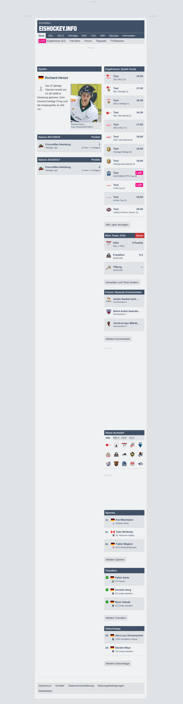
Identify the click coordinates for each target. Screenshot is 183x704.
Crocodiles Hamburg (58, 144)
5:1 (141, 254)
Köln (116, 242)
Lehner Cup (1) (119, 200)
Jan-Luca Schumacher (129, 635)
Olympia (113, 35)
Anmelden (45, 22)
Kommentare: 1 (120, 314)
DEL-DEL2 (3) (119, 79)
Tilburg (117, 267)
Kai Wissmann (124, 519)
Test (116, 76)
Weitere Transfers (116, 617)
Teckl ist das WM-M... (126, 323)
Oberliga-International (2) (124, 164)
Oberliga (73, 35)
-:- (142, 267)
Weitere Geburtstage (118, 663)
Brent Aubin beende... (126, 311)
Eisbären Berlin (122, 523)
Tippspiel (101, 40)
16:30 (139, 112)
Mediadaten (45, 691)
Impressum (45, 685)
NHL (84, 35)
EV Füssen (120, 581)
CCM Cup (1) (119, 188)
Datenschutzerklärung (81, 685)
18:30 (139, 100)
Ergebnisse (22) (53, 40)
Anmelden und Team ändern (122, 282)
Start (41, 35)
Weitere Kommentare (118, 339)
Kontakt (59, 685)
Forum (88, 40)
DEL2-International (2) (122, 140)
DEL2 (60, 35)
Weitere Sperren (115, 559)
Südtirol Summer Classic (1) (125, 212)
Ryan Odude (122, 602)
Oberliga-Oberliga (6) (122, 152)
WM (102, 35)
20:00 (139, 209)
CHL (93, 35)
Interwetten (128, 35)
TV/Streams (117, 40)
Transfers (75, 40)
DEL (50, 35)
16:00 (139, 136)
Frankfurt (118, 254)
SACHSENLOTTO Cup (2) (125, 176)
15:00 (139, 76)
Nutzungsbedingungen (111, 685)
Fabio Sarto (122, 577)
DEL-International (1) (122, 116)
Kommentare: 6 (120, 302)
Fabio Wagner (124, 543)
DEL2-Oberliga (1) (121, 103)
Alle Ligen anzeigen (117, 224)
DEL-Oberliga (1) (120, 91)
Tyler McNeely (124, 531)
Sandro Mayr (123, 647)
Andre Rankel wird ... (126, 299)
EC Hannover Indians (125, 535)
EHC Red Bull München (126, 547)
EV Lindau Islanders (124, 593)
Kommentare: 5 (120, 326)
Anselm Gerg (123, 589)
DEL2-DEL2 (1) (120, 128)
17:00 (139, 88)
